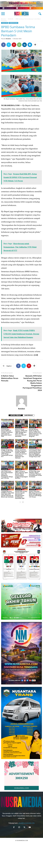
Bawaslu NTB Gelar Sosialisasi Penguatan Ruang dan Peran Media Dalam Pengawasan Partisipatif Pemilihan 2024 (32, 383)
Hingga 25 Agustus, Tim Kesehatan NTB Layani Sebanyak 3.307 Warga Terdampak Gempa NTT (7, 453)
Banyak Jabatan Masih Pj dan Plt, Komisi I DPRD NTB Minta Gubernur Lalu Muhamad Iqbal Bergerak (35, 433)
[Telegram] (30, 44)
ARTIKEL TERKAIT (15, 415)
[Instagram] (19, 827)
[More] (35, 44)
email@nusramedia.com (26, 823)
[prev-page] (20, 502)
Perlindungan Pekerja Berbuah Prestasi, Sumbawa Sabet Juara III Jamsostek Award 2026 (6, 433)
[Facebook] (3, 44)
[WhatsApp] (19, 44)
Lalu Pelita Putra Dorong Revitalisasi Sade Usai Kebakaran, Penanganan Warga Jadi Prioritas (7, 474)
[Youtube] (29, 827)
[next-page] (23, 502)
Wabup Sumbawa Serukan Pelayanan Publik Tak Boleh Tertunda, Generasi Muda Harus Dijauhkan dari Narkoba (21, 454)
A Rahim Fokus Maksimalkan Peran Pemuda (9, 378)
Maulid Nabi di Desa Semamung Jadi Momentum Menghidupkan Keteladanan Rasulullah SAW (21, 495)
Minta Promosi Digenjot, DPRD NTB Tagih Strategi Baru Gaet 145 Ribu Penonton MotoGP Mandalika (21, 433)
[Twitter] (8, 44)
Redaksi (8, 38)
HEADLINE (10, 19)
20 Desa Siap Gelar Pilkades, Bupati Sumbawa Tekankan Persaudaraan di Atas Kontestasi (35, 473)
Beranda (3, 19)
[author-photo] (21, 400)
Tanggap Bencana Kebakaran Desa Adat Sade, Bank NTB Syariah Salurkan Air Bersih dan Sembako (7, 494)
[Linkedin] (24, 44)
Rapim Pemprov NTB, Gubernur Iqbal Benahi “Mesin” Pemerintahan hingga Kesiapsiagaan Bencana (21, 474)
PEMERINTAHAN (13, 23)
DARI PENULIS (28, 415)
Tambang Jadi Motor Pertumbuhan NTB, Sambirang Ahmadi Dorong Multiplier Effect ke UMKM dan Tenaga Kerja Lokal (35, 453)
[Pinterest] (14, 44)
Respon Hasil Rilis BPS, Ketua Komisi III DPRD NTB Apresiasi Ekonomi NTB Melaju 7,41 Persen (35, 494)
